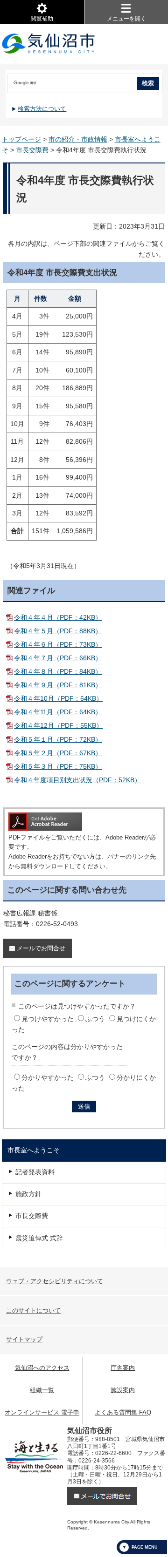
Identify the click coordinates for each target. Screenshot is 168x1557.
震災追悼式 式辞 (39, 1238)
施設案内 (123, 1390)
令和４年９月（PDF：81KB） (58, 685)
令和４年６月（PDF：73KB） (58, 644)
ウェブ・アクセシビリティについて (54, 1281)
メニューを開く (126, 18)
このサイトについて (33, 1310)
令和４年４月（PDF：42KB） (58, 617)
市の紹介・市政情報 (78, 139)
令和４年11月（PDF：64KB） (58, 712)
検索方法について (42, 108)
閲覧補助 (42, 18)
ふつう (95, 1018)
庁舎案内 (123, 1367)
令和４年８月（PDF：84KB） (58, 671)
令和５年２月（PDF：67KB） (58, 753)
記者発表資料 (35, 1172)
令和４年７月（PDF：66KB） (58, 658)
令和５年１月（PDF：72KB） (58, 739)
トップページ (21, 139)
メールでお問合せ (41, 948)
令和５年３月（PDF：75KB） (58, 766)
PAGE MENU (145, 1547)
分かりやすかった (47, 1077)
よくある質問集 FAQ (123, 1412)
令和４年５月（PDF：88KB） (58, 631)
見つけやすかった (47, 1018)
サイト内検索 (6, 80)
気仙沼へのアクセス (42, 1367)
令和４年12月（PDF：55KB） (58, 725)
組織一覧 (42, 1390)
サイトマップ (24, 1339)
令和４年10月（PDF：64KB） (58, 698)
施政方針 (28, 1194)
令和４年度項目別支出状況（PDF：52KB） (77, 780)
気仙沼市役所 (48, 44)
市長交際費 (32, 150)
